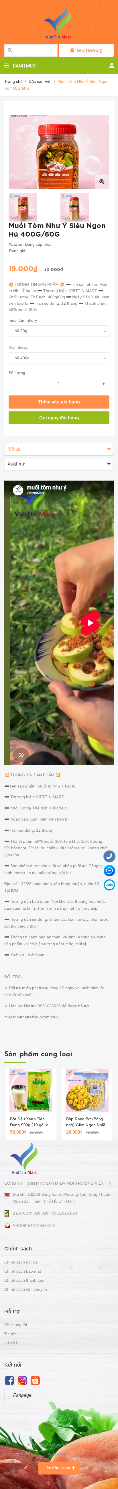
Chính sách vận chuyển (25, 1289)
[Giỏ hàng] (72, 50)
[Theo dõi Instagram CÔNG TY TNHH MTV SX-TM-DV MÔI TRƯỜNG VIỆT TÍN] (22, 1380)
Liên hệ (11, 1343)
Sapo (71, 1454)
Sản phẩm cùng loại (38, 1054)
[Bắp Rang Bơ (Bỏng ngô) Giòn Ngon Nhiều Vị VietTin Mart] (87, 1090)
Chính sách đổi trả (21, 1262)
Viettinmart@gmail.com (34, 1225)
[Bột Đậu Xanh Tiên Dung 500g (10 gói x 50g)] (31, 1090)
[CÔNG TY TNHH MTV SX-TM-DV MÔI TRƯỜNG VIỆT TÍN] (25, 1158)
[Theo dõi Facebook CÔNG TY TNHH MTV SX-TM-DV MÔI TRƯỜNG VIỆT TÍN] (9, 1380)
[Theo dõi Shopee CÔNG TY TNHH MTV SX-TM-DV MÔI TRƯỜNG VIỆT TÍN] (35, 1380)
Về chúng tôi (15, 1324)
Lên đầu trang (57, 1468)
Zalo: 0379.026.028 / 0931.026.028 (45, 1213)
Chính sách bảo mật (22, 1271)
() (90, 50)
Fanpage (22, 1395)
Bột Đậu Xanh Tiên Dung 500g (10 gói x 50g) (29, 1122)
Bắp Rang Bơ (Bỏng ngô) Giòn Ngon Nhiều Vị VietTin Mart (87, 1122)
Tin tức (10, 1334)
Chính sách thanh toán (25, 1280)
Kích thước (18, 347)
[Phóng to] (102, 182)
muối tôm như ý (23, 320)
